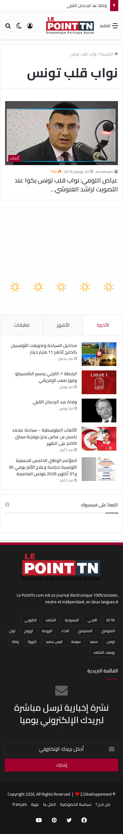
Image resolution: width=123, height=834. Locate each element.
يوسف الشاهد (104, 652)
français (20, 804)
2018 (110, 620)
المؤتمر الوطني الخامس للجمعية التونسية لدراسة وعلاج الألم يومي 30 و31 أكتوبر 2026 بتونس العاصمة (43, 467)
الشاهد (50, 620)
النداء (65, 630)
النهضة (47, 630)
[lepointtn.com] (70, 25)
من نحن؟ (103, 804)
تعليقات (21, 325)
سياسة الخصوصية (75, 804)
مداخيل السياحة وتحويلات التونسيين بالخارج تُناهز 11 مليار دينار (44, 348)
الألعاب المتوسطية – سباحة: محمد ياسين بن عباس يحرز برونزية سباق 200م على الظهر (44, 436)
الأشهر (63, 325)
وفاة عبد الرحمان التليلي (87, 5)
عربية (35, 804)
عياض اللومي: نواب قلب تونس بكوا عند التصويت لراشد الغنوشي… (66, 184)
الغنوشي (108, 630)
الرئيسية (107, 54)
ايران (12, 630)
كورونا (32, 641)
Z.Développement (96, 794)
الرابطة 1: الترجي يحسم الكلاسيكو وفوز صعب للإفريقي (46, 376)
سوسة (76, 641)
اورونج (28, 630)
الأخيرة (103, 325)
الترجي (92, 620)
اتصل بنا (49, 804)
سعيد (94, 641)
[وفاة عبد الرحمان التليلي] (99, 410)
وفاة (15, 641)
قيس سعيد (54, 641)
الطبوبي (31, 620)
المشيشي (85, 630)
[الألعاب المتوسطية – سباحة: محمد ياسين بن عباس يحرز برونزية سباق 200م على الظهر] (99, 439)
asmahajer (104, 171)
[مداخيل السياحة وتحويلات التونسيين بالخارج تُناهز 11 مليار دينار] (99, 354)
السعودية (72, 620)
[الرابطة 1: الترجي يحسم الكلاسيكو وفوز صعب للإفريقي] (99, 382)
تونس (111, 641)
